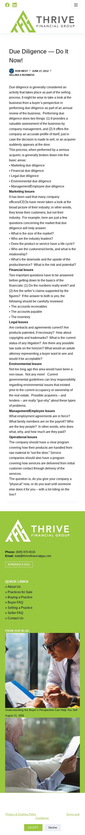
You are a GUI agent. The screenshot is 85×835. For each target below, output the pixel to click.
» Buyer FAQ (14, 602)
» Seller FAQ (14, 613)
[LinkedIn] (14, 5)
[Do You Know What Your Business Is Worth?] (42, 755)
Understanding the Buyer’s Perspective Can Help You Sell (41, 710)
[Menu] (76, 5)
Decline (52, 827)
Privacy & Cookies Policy (21, 814)
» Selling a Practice (18, 607)
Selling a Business (21, 75)
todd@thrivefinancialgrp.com (33, 556)
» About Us (13, 586)
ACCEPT (33, 827)
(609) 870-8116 (25, 552)
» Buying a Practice (18, 597)
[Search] (23, 5)
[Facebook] (7, 5)
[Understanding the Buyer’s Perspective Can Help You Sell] (42, 670)
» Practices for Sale (18, 592)
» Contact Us (14, 618)
